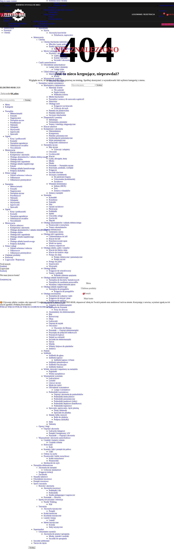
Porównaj (9, 257)
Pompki (52, 511)
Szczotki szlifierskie (41, 541)
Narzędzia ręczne (51, 145)
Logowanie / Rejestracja (15, 260)
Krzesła (52, 525)
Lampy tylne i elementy (58, 67)
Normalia (47, 195)
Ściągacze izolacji (46, 472)
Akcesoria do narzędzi (48, 467)
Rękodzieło (43, 28)
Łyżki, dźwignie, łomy (58, 159)
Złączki (52, 220)
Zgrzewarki (14, 132)
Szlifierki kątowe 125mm (64, 360)
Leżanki (52, 381)
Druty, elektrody (60, 410)
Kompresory (54, 133)
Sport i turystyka (40, 484)
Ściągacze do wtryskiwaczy (60, 271)
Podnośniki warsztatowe (58, 392)
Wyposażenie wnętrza (52, 78)
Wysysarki (53, 266)
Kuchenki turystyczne (52, 516)
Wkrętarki (14, 127)
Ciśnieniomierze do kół (58, 236)
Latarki (52, 520)
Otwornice (53, 326)
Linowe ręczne (55, 383)
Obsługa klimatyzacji (52, 229)
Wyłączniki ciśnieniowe (58, 143)
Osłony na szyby (50, 454)
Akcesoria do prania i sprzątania (56, 534)
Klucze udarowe (50, 126)
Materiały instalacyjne (57, 74)
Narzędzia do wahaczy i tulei (60, 296)
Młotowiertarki (16, 113)
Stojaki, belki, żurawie (58, 415)
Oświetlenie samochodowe (54, 65)
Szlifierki (47, 353)
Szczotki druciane (56, 172)
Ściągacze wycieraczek (63, 106)
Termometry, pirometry (58, 122)
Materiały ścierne (56, 88)
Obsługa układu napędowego (55, 287)
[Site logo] (13, 22)
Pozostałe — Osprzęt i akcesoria (62, 435)
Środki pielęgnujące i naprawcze (62, 495)
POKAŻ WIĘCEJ (15, 307)
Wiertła (52, 344)
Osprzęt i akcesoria (51, 429)
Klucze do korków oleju (58, 252)
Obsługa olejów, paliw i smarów (57, 248)
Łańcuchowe (54, 378)
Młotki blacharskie (56, 97)
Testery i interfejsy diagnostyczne (62, 124)
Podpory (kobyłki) (61, 419)
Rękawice (53, 7)
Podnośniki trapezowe (63, 406)
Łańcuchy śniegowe (57, 431)
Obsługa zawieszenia (52, 294)
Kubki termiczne (50, 513)
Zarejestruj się (5, 279)
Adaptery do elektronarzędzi (60, 305)
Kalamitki (53, 197)
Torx (56, 188)
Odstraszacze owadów (19, 145)
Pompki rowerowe (41, 481)
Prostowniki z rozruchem (59, 225)
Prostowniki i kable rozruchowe (56, 456)
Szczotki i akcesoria (62, 60)
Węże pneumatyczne (57, 140)
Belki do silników (61, 417)
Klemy (56, 76)
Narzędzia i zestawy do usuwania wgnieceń (66, 99)
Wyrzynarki (15, 129)
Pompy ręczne (59, 259)
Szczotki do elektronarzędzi (60, 339)
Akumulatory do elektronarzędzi (62, 312)
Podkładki (53, 211)
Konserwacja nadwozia (63, 49)
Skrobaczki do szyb (51, 463)
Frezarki (13, 116)
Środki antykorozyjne (57, 46)
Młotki (51, 161)
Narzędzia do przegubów (59, 289)
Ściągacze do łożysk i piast (59, 298)
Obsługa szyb (54, 104)
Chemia (42, 40)
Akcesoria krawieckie (57, 33)
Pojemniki (53, 371)
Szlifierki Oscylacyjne (57, 364)
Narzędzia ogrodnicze (17, 23)
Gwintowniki (54, 154)
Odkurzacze (15, 177)
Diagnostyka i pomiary (53, 117)
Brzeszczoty (54, 316)
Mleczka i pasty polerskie (59, 44)
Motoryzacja (39, 37)
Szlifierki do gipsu (56, 355)
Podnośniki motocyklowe (64, 397)
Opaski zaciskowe (56, 207)
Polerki (46, 351)
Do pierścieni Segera (62, 177)
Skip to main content (8, 1)
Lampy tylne (59, 69)
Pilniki (51, 163)
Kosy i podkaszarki (18, 139)
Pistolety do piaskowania (59, 110)
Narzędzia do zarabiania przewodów (63, 282)
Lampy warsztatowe (62, 390)
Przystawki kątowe (56, 335)
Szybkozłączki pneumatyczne (61, 138)
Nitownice (53, 101)
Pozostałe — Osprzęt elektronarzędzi (63, 330)
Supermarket (39, 529)
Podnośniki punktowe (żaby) (65, 401)
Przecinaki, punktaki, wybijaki (61, 168)
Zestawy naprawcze (57, 245)
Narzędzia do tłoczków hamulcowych (64, 280)
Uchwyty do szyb (61, 108)
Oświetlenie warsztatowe (59, 387)
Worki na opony (55, 243)
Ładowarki (53, 321)
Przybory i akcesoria (57, 53)
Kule (51, 447)
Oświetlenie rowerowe (43, 479)
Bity (50, 314)
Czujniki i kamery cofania (54, 440)
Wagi (51, 17)
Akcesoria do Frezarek (58, 307)
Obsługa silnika (50, 268)
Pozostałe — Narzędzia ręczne (61, 165)
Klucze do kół (54, 239)
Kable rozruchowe (56, 458)
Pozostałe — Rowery (52, 497)
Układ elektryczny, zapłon (54, 72)
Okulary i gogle (60, 5)
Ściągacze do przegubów (64, 291)
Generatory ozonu (56, 232)
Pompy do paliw (55, 262)
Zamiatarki (53, 12)
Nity (50, 204)
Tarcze (51, 342)
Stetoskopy (53, 120)
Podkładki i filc (55, 490)
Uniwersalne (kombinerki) (64, 179)
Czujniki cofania (55, 442)
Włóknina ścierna (61, 94)
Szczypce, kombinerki (58, 175)
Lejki (51, 451)
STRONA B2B (167, 24)
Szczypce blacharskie (57, 115)
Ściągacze (53, 170)
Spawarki (14, 134)
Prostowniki (53, 461)
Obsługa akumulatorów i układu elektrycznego (62, 223)
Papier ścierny (59, 92)
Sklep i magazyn (50, 14)
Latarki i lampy (50, 518)
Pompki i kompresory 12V (59, 433)
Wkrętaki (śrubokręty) (57, 184)
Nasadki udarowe (41, 477)
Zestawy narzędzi (56, 193)
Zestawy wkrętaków (62, 191)
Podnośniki (53, 493)
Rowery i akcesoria (46, 486)
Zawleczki (53, 218)
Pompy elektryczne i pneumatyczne (68, 257)
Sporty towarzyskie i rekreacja (51, 500)
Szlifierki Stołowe (56, 367)
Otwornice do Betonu (62, 328)
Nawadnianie (14, 26)
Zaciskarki (43, 474)
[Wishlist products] (158, 14)
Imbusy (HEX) (60, 186)
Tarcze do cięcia (40, 543)
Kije (50, 504)
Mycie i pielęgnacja (51, 51)
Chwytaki (53, 152)
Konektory (53, 200)
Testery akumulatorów (58, 227)
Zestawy (52, 348)
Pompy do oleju (55, 255)
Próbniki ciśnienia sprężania (65, 275)
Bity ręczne (53, 147)
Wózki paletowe (55, 19)
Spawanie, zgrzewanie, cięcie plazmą (64, 408)
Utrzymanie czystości (47, 532)
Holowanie (48, 445)
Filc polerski (59, 90)
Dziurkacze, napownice (63, 35)
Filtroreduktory (55, 131)
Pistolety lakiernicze (57, 113)
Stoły (51, 422)
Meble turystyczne (51, 522)
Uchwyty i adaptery (62, 149)
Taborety (52, 424)
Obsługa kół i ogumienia (53, 234)
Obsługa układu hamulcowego (56, 278)
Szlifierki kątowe (55, 358)
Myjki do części (55, 385)
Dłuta (51, 319)
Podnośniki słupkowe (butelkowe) (67, 403)
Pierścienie (53, 209)
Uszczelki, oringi (55, 216)
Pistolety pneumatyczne (58, 136)
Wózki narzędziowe (57, 374)
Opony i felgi (44, 426)
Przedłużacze (15, 123)
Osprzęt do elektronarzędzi (54, 303)
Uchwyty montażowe (52, 470)
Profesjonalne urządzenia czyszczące (58, 10)
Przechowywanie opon (58, 241)
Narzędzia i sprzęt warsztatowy (51, 83)
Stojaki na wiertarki (56, 337)
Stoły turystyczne (56, 527)
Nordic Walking (50, 502)
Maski (56, 3)
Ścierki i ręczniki (60, 58)
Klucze (52, 156)
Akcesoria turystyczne (53, 509)
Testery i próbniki (56, 273)
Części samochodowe (47, 62)
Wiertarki (14, 125)
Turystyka (43, 506)
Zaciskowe (58, 181)
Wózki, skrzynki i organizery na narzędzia (61, 369)
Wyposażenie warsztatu (53, 376)
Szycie (46, 30)
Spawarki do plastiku (62, 413)
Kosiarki (13, 141)
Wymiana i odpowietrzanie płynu (62, 284)
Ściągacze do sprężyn (57, 300)
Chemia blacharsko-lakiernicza (56, 42)
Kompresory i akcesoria (53, 129)
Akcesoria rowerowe (52, 488)
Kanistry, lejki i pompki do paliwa (57, 449)
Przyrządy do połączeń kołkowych (63, 332)
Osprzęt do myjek (56, 323)
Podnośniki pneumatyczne (64, 399)
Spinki (51, 213)
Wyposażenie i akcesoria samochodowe (54, 438)
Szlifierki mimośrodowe (58, 362)
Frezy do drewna (61, 310)
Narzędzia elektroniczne (43, 465)
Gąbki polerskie (60, 56)
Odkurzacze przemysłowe (20, 180)
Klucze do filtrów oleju (58, 250)
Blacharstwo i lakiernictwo (54, 85)
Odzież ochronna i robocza (21, 175)
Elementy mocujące (57, 81)
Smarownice (54, 264)
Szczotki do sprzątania (58, 538)
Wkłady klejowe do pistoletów (61, 346)
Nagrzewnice (15, 118)
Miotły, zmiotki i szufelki (59, 536)
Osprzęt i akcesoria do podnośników (68, 394)
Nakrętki (52, 202)
